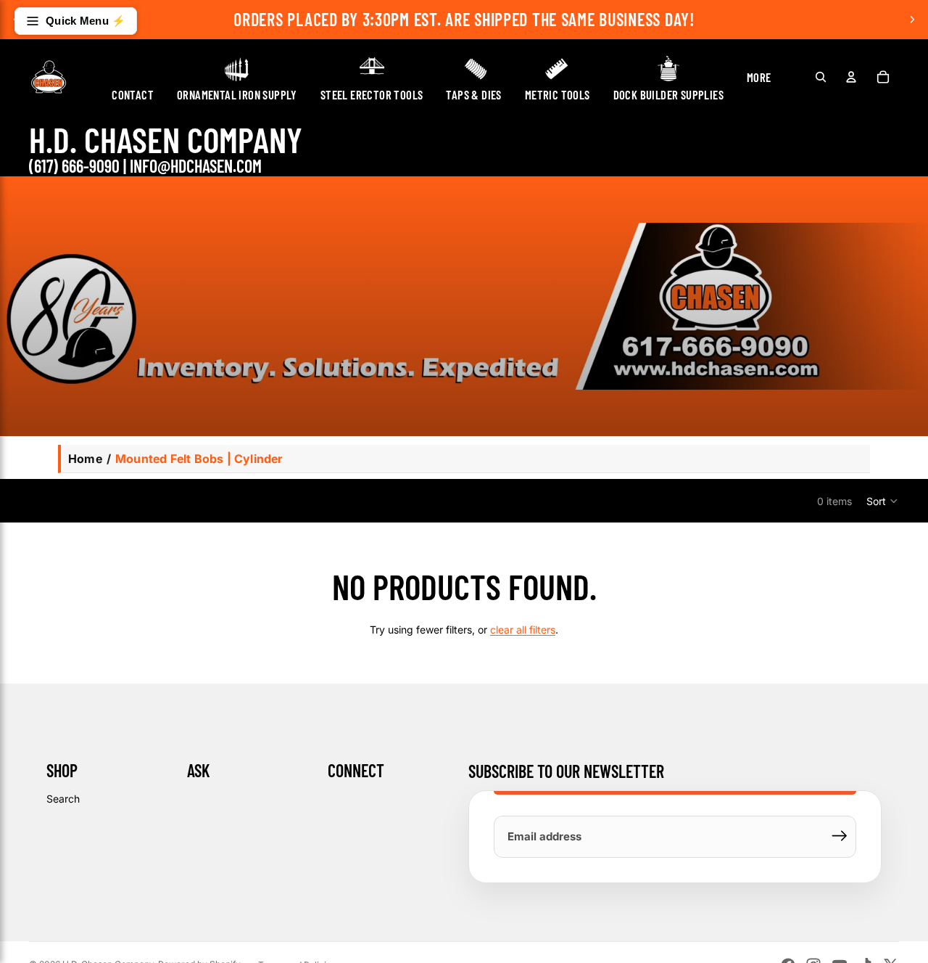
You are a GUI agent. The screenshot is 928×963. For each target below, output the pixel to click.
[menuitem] (759, 77)
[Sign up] (839, 836)
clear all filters (522, 629)
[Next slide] (912, 20)
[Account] (851, 77)
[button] (882, 501)
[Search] (821, 77)
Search (63, 798)
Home (85, 458)
